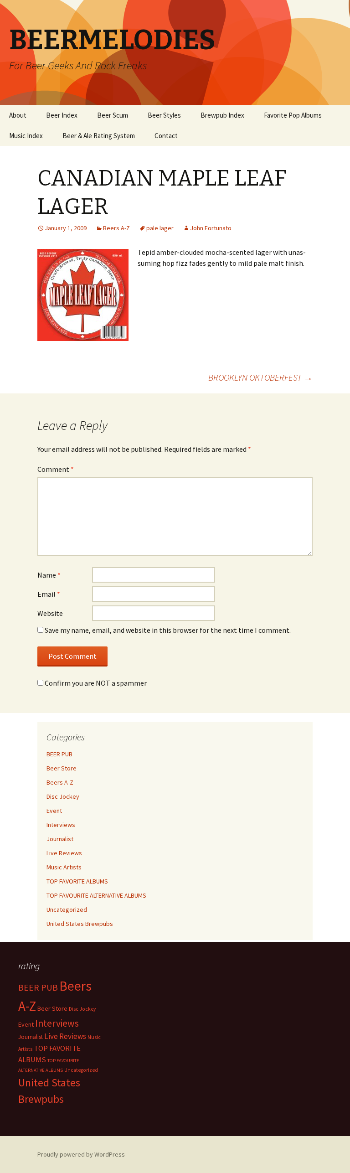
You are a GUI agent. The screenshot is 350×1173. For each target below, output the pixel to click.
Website (50, 613)
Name (49, 574)
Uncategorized (66, 909)
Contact (166, 135)
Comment (55, 469)
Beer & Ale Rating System (98, 135)
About (17, 115)
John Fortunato (211, 228)
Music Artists (64, 867)
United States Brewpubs (79, 924)
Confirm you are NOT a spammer (95, 682)
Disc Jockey (62, 796)
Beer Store (61, 768)
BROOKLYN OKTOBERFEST (260, 377)
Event (54, 810)
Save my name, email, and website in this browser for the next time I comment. (168, 630)
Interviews (60, 825)
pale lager (160, 228)
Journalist (59, 839)
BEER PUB (59, 754)
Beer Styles (164, 115)
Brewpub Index (222, 115)
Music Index (26, 135)
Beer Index (61, 115)
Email (48, 594)
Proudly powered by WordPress (81, 1154)
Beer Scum (112, 115)
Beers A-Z (116, 228)
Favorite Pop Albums (293, 115)
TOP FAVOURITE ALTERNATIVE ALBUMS (96, 895)
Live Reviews (64, 853)
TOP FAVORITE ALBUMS (77, 881)
